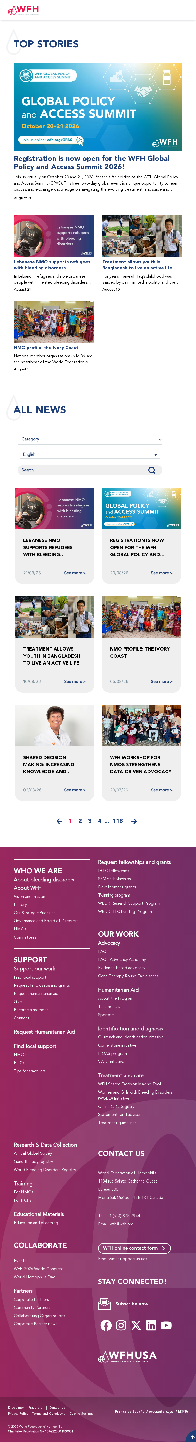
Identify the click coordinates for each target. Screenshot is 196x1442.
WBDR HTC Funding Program (125, 912)
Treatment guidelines (117, 1123)
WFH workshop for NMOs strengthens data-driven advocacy (141, 764)
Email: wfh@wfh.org (116, 1224)
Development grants (117, 887)
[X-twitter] (136, 1325)
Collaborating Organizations (39, 1316)
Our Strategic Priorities (34, 913)
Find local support (30, 978)
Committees (25, 938)
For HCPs (22, 1201)
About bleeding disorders (44, 880)
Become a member (31, 1010)
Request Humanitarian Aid (44, 1032)
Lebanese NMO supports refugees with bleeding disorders (52, 265)
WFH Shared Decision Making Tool (129, 1084)
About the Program (115, 999)
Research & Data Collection (45, 1145)
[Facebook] (106, 1325)
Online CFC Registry (116, 1107)
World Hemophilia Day (34, 1277)
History (20, 905)
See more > (75, 572)
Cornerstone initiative (117, 1046)
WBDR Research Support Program (129, 904)
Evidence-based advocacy (121, 968)
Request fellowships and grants (42, 986)
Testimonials (109, 1007)
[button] (90, 454)
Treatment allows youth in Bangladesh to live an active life (137, 265)
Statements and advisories (121, 1115)
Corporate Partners (31, 1300)
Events (20, 1261)
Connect (21, 1018)
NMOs (20, 929)
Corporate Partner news (35, 1324)
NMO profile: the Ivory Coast (46, 348)
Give (18, 1002)
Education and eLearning (36, 1223)
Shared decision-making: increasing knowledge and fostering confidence (52, 764)
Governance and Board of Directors (46, 921)
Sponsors (106, 1015)
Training (23, 1184)
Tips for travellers (29, 1071)
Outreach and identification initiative (131, 1037)
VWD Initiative (111, 1062)
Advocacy (109, 943)
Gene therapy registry (33, 1162)
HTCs (19, 1063)
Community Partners (32, 1308)
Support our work (34, 969)
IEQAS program (112, 1054)
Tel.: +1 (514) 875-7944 (119, 1216)
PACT (103, 952)
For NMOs (23, 1192)
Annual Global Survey (33, 1154)
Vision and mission (29, 897)
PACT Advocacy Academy (122, 960)
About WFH (28, 888)
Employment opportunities (122, 1259)
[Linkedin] (151, 1325)
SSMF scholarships (114, 879)
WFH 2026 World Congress (38, 1269)
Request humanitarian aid (36, 994)
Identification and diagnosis (130, 1029)
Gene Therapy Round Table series (128, 976)
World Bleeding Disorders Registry (45, 1170)
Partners (23, 1291)
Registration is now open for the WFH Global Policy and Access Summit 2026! (92, 163)
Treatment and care (121, 1076)
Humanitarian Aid (118, 990)
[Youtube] (166, 1325)
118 (117, 821)
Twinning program (114, 895)
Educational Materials (39, 1214)
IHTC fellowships (113, 871)
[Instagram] (121, 1325)
